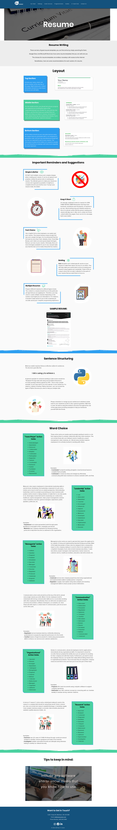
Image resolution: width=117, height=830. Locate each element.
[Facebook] (58, 824)
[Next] (88, 783)
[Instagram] (54, 824)
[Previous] (28, 783)
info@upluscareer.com (60, 817)
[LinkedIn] (61, 824)
